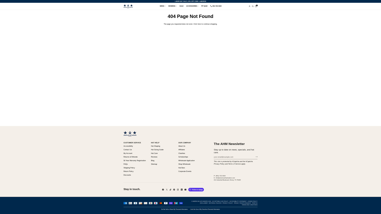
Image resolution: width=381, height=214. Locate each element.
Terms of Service (234, 164)
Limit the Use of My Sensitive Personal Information (205, 209)
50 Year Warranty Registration (135, 160)
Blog (152, 160)
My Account (128, 153)
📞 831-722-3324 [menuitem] (215, 6)
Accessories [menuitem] (191, 6)
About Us (181, 146)
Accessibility (128, 146)
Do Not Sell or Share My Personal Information (174, 209)
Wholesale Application (186, 160)
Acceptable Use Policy (220, 201)
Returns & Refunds (131, 157)
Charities (181, 153)
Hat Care (154, 153)
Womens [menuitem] (171, 6)
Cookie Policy (252, 201)
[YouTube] (185, 190)
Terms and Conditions (249, 205)
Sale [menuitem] (181, 6)
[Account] (250, 6)
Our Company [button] (184, 143)
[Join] (255, 156)
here (199, 24)
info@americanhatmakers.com (225, 178)
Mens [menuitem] (162, 6)
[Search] (253, 6)
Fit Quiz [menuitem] (204, 6)
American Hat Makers (200, 201)
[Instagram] (178, 190)
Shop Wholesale (184, 164)
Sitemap (154, 164)
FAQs (126, 164)
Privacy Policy (219, 164)
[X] (167, 190)
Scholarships (183, 157)
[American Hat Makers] (128, 6)
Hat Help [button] (155, 143)
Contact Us (128, 150)
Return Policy (129, 171)
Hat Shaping (155, 146)
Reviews (154, 157)
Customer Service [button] (132, 143)
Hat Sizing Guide (157, 150)
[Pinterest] (174, 190)
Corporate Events (184, 171)
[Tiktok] (170, 190)
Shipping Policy (129, 168)
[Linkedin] (182, 190)
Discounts (127, 175)
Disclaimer (204, 203)
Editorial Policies (215, 203)
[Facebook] (163, 190)
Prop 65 (254, 203)
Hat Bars (181, 168)
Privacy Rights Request (242, 203)
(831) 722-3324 (221, 176)
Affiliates (181, 150)
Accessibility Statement (238, 201)
